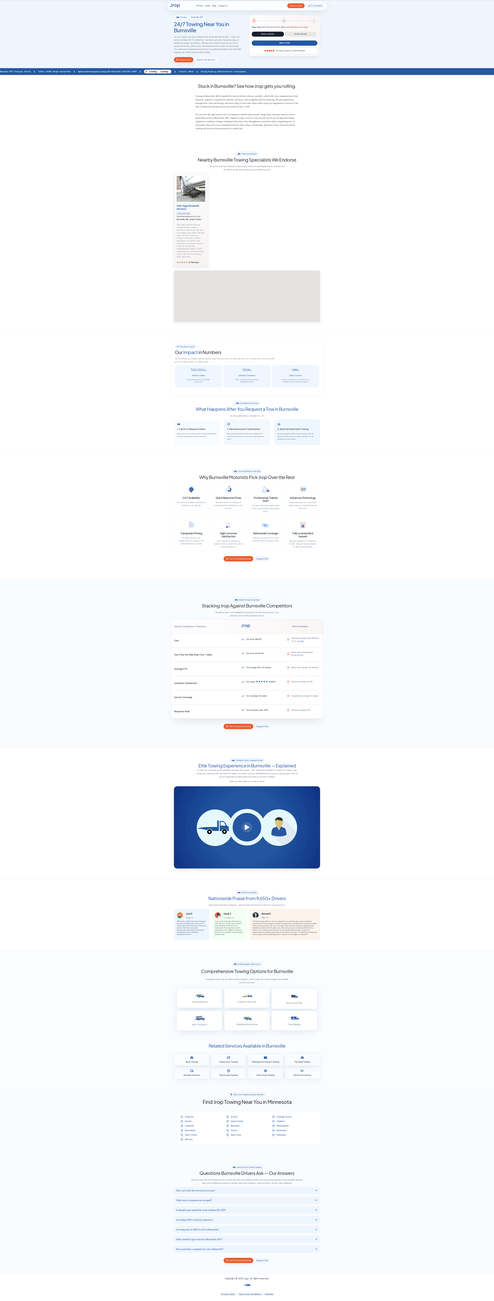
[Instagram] (247, 1285)
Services (199, 6)
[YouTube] (249, 1285)
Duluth (188, 1121)
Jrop (246, 1278)
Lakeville (189, 1125)
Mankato (235, 1125)
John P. (189, 913)
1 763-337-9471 (184, 213)
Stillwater (281, 1135)
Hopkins (280, 1121)
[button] (247, 827)
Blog (214, 6)
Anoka (234, 1116)
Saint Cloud (191, 1135)
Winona (189, 1139)
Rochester (281, 1130)
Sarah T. (228, 913)
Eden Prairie (237, 1121)
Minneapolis (282, 1125)
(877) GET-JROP (129, 71)
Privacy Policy (228, 1294)
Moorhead (190, 1130)
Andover (189, 1116)
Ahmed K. (266, 913)
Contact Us (222, 6)
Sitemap (269, 1294)
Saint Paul (236, 1135)
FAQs (207, 6)
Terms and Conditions (250, 1294)
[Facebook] (245, 1285)
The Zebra (300, 641)
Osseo (234, 1130)
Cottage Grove (284, 1116)
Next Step (284, 43)
